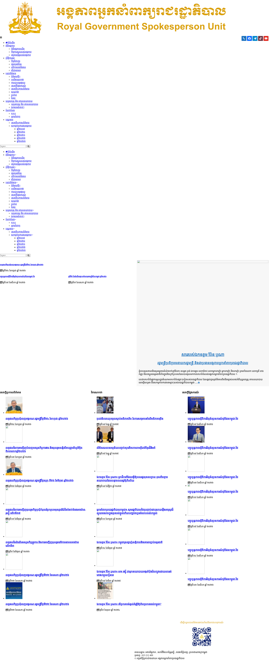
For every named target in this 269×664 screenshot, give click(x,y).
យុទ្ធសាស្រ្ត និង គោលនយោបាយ (19, 101)
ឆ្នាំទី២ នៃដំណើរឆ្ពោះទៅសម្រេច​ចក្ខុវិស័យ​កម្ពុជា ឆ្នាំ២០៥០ (87, 276)
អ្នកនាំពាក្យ (15, 116)
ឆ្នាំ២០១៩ (21, 129)
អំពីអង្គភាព (10, 46)
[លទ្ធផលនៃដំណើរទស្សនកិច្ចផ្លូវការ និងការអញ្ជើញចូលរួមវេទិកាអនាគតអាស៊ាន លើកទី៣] (14, 536)
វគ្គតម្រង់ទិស (16, 64)
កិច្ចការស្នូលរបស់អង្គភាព (21, 52)
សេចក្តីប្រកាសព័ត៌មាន (20, 123)
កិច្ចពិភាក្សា (15, 61)
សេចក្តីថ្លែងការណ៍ (18, 86)
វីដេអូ (13, 98)
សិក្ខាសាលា (16, 70)
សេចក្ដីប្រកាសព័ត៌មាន (20, 89)
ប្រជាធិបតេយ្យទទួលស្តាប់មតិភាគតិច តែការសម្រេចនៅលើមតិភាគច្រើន (130, 418)
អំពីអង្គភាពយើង (18, 49)
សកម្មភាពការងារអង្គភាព (21, 126)
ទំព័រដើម (11, 42)
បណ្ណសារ (9, 119)
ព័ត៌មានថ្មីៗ (15, 76)
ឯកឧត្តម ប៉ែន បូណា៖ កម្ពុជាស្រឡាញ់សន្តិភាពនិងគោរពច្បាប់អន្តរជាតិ (130, 542)
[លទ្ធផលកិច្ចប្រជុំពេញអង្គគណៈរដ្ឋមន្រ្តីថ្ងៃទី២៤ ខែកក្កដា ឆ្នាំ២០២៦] (14, 412)
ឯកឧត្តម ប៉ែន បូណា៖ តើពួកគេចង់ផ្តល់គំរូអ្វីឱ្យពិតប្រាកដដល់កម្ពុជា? (129, 604)
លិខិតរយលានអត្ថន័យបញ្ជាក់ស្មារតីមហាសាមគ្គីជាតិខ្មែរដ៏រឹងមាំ (126, 447)
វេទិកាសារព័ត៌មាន (18, 67)
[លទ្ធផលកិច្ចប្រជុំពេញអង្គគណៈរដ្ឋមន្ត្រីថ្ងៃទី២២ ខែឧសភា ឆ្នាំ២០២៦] (14, 569)
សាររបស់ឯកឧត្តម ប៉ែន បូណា (202, 354)
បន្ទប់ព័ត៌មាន (11, 73)
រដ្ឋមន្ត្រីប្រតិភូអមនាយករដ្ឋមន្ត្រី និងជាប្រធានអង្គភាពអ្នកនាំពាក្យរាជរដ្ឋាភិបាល (202, 363)
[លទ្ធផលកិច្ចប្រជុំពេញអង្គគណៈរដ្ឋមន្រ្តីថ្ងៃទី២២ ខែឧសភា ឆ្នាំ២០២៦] (14, 598)
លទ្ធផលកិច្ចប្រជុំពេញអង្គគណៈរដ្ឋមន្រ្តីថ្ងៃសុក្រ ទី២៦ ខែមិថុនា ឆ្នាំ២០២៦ (40, 480)
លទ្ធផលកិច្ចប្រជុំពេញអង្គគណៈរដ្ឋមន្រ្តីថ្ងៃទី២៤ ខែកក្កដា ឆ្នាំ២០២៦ (21, 265)
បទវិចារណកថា (17, 79)
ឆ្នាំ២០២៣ (21, 141)
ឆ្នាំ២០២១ (21, 135)
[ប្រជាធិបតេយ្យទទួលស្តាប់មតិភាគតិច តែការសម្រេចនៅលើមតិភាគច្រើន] (105, 412)
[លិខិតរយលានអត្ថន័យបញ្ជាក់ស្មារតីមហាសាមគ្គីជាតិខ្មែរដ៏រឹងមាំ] (105, 442)
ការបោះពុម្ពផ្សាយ (18, 82)
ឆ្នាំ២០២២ (21, 138)
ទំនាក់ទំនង (10, 110)
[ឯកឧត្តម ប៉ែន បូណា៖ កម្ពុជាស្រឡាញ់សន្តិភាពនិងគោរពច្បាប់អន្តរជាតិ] (105, 536)
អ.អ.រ (13, 113)
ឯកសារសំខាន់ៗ (17, 107)
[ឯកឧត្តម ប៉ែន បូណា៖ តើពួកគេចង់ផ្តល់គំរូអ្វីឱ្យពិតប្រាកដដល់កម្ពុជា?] (105, 598)
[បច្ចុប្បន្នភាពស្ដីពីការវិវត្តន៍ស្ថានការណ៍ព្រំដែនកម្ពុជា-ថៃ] (196, 412)
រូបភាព (14, 95)
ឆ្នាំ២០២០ (21, 132)
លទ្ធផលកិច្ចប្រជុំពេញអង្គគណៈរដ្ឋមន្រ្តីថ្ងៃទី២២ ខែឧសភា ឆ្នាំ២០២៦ (37, 604)
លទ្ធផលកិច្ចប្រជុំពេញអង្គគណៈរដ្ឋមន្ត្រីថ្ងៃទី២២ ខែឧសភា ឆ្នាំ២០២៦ (37, 574)
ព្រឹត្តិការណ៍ (10, 58)
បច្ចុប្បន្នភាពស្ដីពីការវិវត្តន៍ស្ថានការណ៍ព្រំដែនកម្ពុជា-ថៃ (17, 276)
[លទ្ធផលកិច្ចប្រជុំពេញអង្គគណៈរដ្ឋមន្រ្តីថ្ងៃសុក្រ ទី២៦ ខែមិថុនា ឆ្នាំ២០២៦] (14, 474)
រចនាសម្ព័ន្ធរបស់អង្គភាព (21, 55)
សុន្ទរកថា (15, 92)
